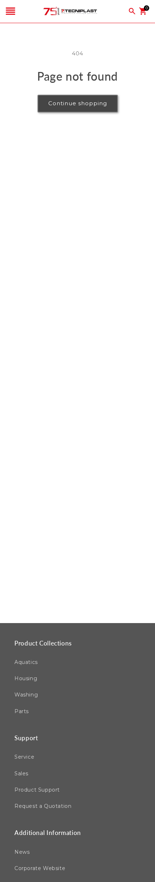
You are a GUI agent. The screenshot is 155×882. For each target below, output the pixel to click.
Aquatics (26, 662)
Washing (26, 694)
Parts (21, 711)
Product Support (37, 790)
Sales (21, 773)
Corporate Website (39, 868)
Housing (25, 678)
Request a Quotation (42, 806)
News (22, 852)
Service (24, 757)
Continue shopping (77, 103)
